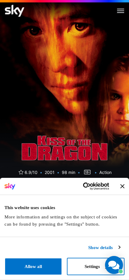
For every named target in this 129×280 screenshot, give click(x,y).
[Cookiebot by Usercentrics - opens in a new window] (83, 186)
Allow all (33, 266)
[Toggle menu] (120, 11)
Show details (100, 247)
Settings (92, 266)
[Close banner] (122, 186)
